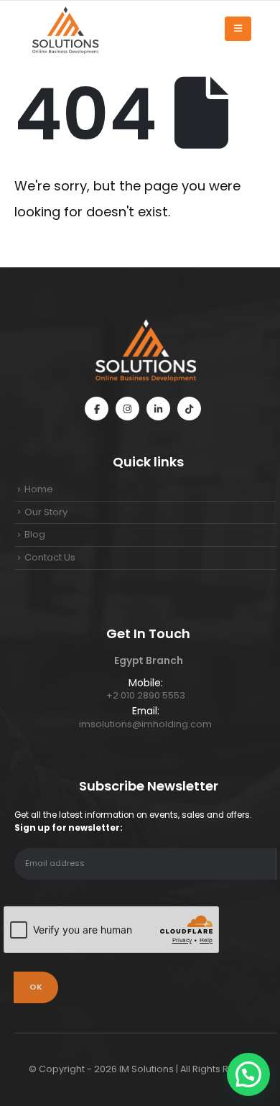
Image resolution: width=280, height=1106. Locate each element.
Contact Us (49, 557)
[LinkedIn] (158, 408)
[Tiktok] (189, 408)
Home (38, 489)
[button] (248, 1074)
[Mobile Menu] (238, 29)
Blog (34, 534)
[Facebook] (96, 408)
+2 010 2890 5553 (145, 695)
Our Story (45, 512)
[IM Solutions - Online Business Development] (65, 29)
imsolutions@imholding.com (145, 724)
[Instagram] (127, 408)
